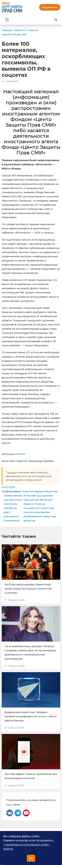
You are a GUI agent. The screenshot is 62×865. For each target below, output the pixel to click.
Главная (7, 30)
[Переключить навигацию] (7, 20)
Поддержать (49, 7)
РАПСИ (20, 454)
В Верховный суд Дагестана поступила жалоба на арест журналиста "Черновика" (12, 508)
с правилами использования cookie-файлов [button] (26, 846)
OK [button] (31, 858)
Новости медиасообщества (40, 491)
